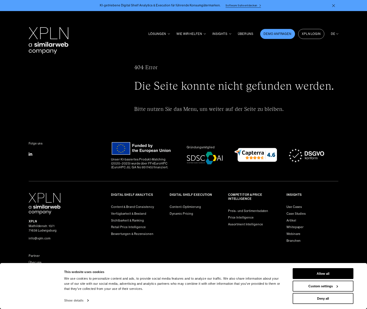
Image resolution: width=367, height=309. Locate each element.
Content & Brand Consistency (132, 207)
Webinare (294, 234)
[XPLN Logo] (48, 34)
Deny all (323, 298)
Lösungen (157, 34)
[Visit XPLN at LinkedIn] (30, 154)
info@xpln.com (40, 238)
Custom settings (320, 286)
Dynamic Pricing (181, 213)
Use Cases (294, 207)
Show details (73, 300)
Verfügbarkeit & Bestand (128, 213)
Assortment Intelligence (245, 224)
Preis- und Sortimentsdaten (248, 211)
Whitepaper (295, 227)
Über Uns (245, 34)
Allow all (323, 273)
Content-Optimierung (185, 207)
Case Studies (296, 213)
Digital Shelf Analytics (132, 195)
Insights (219, 34)
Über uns (35, 262)
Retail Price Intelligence (128, 227)
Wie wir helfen (189, 34)
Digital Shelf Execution (191, 195)
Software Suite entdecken (242, 5)
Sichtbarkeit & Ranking (127, 220)
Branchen (294, 240)
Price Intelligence (241, 217)
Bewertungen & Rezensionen (132, 234)
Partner (34, 256)
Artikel (291, 220)
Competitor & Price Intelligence (245, 197)
